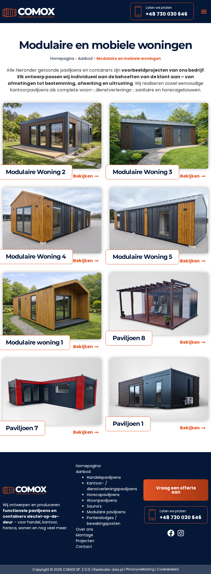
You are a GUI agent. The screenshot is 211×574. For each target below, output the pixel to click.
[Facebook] (170, 533)
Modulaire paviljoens (106, 512)
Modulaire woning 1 (34, 342)
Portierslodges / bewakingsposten (103, 520)
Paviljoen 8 (129, 338)
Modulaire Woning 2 (35, 172)
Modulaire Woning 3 (142, 172)
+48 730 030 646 (166, 13)
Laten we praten (159, 7)
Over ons (84, 529)
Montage (84, 535)
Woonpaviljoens (102, 500)
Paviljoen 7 (22, 428)
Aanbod (85, 58)
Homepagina (62, 58)
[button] (203, 11)
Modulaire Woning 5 (142, 257)
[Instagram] (181, 533)
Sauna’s (94, 506)
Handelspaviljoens (104, 477)
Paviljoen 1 (128, 423)
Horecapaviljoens (103, 494)
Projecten (85, 541)
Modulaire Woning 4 (36, 256)
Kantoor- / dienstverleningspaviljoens (112, 486)
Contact (84, 546)
